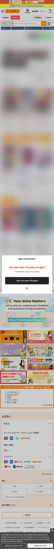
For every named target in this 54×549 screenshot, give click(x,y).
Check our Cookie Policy (14, 545)
